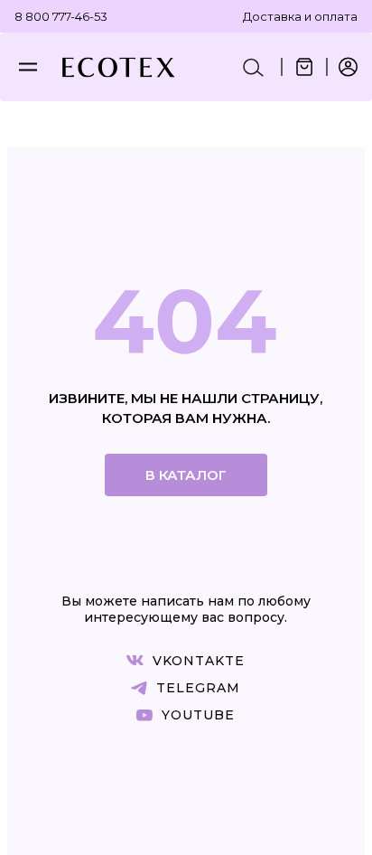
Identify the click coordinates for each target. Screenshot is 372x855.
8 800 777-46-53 (60, 16)
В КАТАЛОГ (186, 475)
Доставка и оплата (300, 16)
